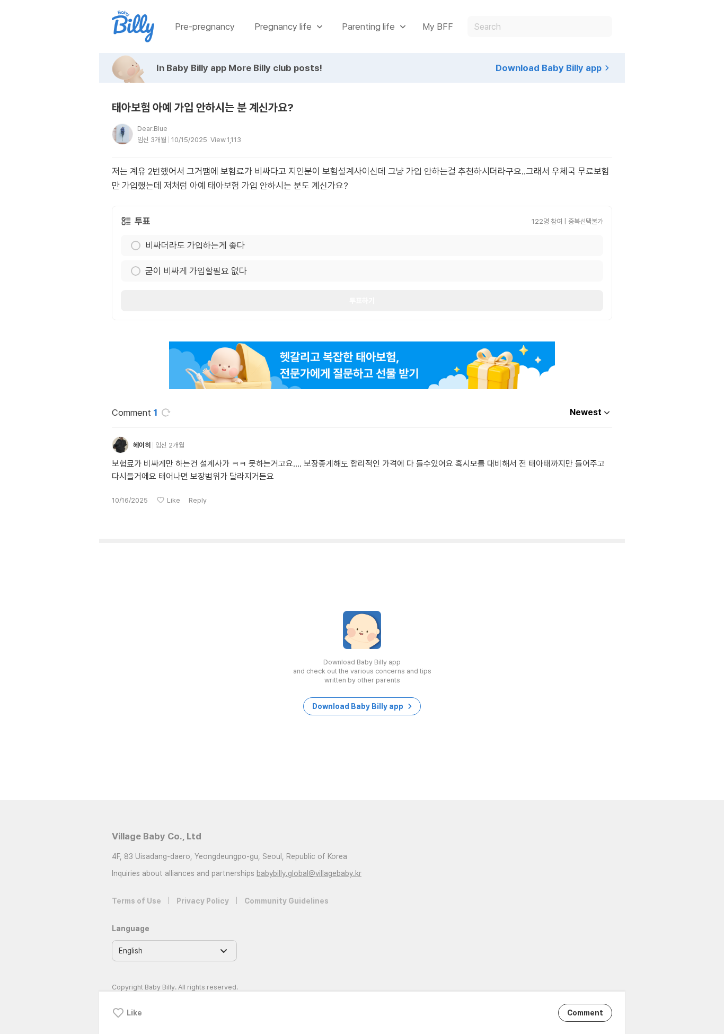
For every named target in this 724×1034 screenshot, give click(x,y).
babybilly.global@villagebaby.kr (309, 873)
